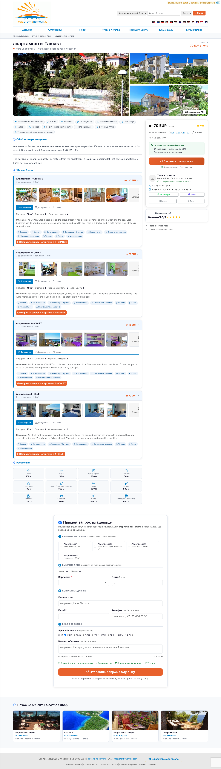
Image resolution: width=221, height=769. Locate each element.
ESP (104, 635)
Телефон (125, 610)
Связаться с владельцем (178, 161)
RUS (61, 635)
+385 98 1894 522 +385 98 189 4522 (171, 189)
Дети (119, 577)
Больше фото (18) (195, 112)
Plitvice (115, 764)
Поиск (200, 13)
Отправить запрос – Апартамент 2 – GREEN (42, 312)
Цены (58, 207)
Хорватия (27, 29)
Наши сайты (88, 764)
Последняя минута (138, 29)
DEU (88, 635)
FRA (112, 635)
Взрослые (65, 577)
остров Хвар (46, 36)
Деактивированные (73, 764)
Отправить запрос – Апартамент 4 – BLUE (41, 454)
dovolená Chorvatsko (147, 764)
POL (129, 635)
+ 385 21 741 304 (161, 185)
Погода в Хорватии (110, 29)
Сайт (192, 201)
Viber (193, 194)
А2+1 (178, 132)
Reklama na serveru (96, 758)
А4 (172, 132)
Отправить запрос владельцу (112, 672)
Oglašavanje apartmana (165, 758)
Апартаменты (55, 29)
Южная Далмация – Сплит (25, 36)
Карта (164, 201)
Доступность (43, 207)
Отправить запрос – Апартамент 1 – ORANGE (43, 242)
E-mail (63, 610)
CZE (70, 635)
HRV (121, 635)
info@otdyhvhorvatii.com (125, 758)
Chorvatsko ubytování (128, 764)
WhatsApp (165, 194)
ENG (79, 635)
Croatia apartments (102, 764)
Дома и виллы (166, 29)
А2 (184, 132)
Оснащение (25, 207)
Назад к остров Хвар (158, 226)
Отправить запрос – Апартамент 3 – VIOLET (43, 383)
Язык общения (75, 630)
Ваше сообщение (77, 641)
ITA (96, 635)
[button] (176, 215)
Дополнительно (194, 29)
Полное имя (66, 597)
